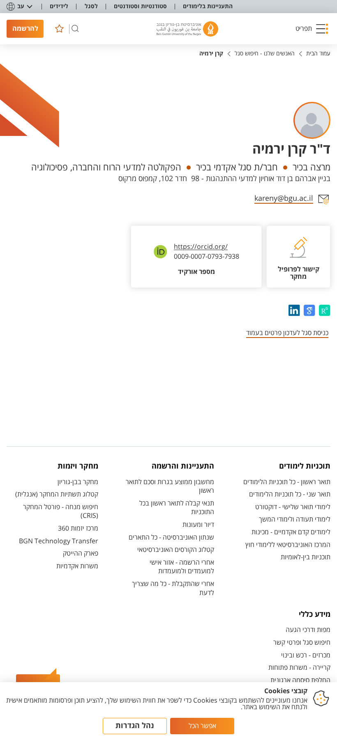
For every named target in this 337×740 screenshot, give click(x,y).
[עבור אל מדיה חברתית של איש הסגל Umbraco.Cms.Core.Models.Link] (323, 310)
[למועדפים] (59, 28)
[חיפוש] (75, 28)
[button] (311, 29)
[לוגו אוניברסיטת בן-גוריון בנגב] (187, 29)
